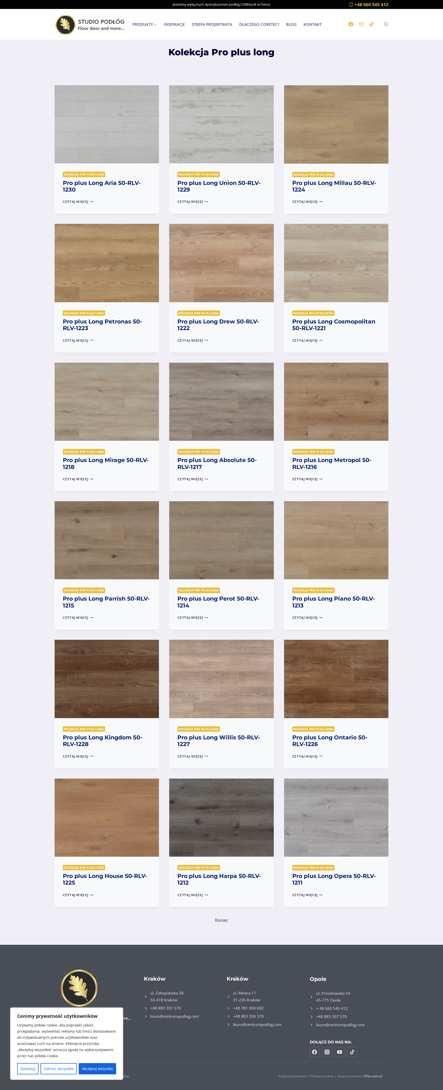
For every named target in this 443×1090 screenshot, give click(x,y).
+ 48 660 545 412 (332, 1008)
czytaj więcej (78, 201)
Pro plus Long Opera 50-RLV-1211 (334, 879)
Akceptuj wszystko (97, 1068)
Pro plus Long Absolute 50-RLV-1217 (217, 463)
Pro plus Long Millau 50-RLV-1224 (334, 186)
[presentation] (107, 124)
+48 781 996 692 (248, 1008)
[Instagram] (361, 24)
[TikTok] (371, 24)
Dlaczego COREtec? (259, 24)
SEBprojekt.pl (372, 1076)
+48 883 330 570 (248, 1016)
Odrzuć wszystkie (59, 1068)
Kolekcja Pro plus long (84, 174)
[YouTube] (340, 1052)
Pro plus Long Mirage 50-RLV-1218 (106, 463)
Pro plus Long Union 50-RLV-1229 (218, 186)
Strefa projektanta (212, 24)
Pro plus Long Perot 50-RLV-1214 (218, 602)
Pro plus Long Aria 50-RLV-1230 (101, 186)
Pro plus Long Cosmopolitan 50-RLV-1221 (333, 325)
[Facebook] (350, 24)
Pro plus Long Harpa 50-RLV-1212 (219, 879)
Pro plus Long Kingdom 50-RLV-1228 (102, 741)
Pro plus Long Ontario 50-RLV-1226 (329, 741)
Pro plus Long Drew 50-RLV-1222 (218, 325)
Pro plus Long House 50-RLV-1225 (105, 879)
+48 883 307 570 (165, 1008)
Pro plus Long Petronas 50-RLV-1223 (102, 325)
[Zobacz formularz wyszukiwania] (383, 24)
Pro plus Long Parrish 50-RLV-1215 (106, 602)
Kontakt (312, 24)
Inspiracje (174, 24)
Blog (291, 24)
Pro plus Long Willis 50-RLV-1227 (218, 741)
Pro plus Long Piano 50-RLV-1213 (333, 602)
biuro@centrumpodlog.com (174, 1016)
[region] (66, 1044)
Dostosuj (28, 1068)
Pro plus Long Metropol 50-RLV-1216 (331, 463)
